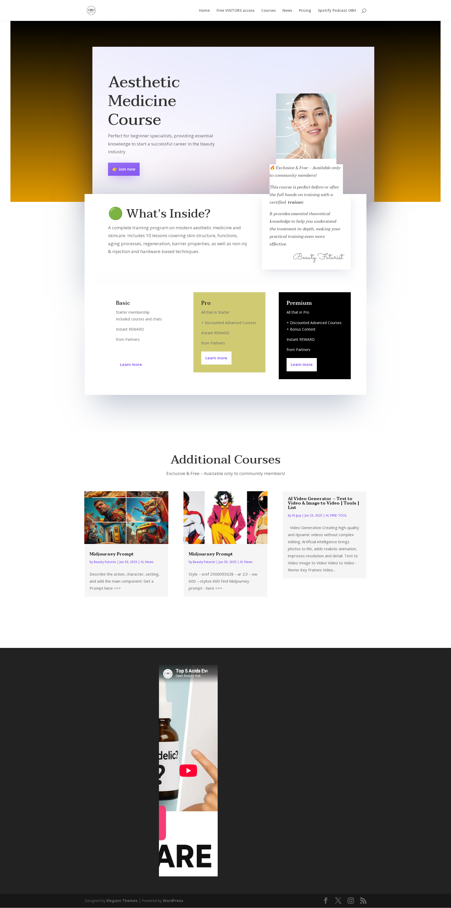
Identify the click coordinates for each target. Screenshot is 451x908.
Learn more (131, 364)
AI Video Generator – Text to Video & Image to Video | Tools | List (323, 503)
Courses (268, 11)
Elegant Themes (122, 900)
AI (142, 562)
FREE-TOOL (338, 515)
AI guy (296, 515)
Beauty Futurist (105, 562)
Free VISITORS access (235, 11)
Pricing (305, 11)
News (287, 11)
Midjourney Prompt (112, 554)
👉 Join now (123, 169)
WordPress (173, 900)
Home (204, 11)
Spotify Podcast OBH (337, 11)
